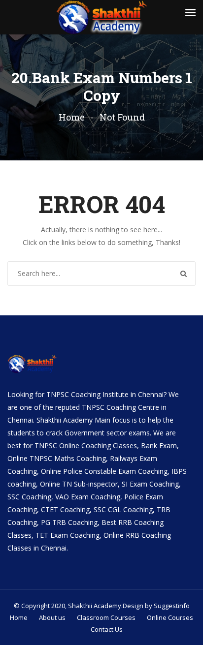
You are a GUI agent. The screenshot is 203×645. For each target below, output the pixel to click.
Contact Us (107, 629)
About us (52, 617)
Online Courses (170, 617)
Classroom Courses (106, 617)
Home (72, 117)
